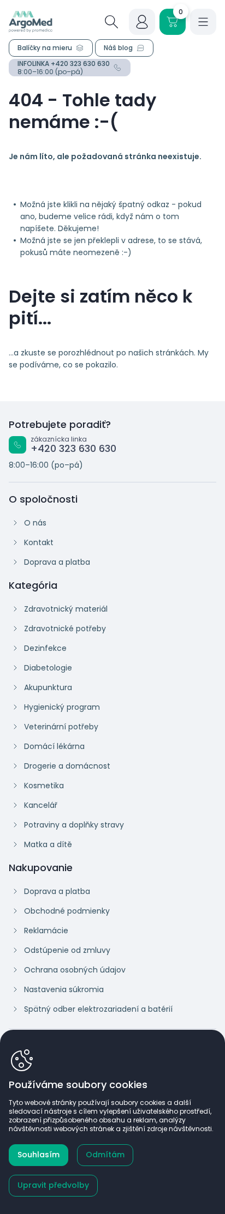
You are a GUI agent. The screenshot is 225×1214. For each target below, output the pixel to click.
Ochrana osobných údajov (75, 969)
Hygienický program (62, 707)
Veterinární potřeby (61, 726)
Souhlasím (38, 1154)
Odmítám (105, 1154)
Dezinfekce (45, 648)
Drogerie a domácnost (67, 765)
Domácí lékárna (54, 746)
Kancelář (40, 805)
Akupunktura (48, 687)
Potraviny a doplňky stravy (74, 824)
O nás (35, 522)
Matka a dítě (48, 844)
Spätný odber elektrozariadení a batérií (98, 1009)
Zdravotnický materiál (66, 608)
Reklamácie (46, 930)
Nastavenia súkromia (64, 989)
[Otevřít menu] (203, 22)
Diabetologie (48, 667)
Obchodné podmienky (67, 910)
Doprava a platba (57, 562)
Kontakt (39, 542)
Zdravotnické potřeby (65, 628)
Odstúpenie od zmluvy (67, 950)
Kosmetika (44, 785)
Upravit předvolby (53, 1185)
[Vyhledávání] (111, 22)
